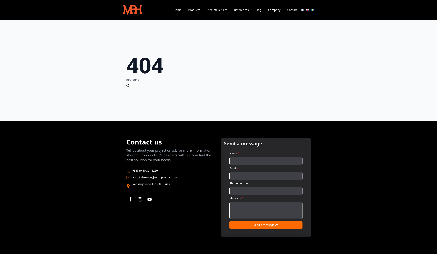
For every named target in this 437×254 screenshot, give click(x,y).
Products (194, 10)
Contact (292, 10)
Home (177, 10)
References (241, 10)
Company (274, 10)
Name (234, 153)
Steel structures (217, 10)
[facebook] (130, 199)
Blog (258, 10)
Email (234, 168)
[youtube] (149, 199)
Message (236, 198)
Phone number (239, 183)
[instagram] (140, 199)
